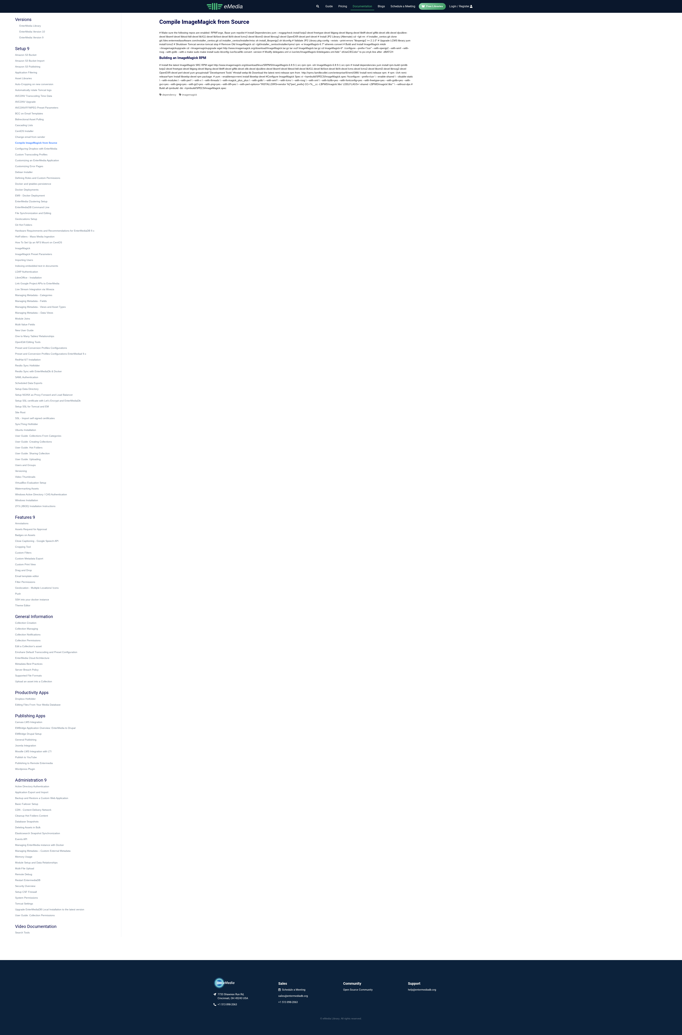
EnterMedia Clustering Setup (31, 201)
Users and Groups (25, 465)
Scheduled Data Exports (28, 383)
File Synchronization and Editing (33, 213)
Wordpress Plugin (25, 769)
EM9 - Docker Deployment (30, 195)
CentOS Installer (24, 131)
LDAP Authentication (26, 271)
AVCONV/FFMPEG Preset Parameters (36, 107)
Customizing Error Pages (29, 166)
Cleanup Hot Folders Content (31, 815)
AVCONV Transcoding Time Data (33, 95)
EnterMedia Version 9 (31, 37)
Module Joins (22, 318)
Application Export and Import (31, 792)
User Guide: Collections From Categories (38, 435)
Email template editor (27, 576)
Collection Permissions (27, 640)
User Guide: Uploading (28, 459)
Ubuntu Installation (25, 430)
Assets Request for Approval (31, 529)
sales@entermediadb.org (293, 996)
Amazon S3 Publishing (27, 66)
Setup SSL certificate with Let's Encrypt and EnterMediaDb (48, 400)
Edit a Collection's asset (28, 646)
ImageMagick (22, 248)
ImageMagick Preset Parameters (33, 254)
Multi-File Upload (24, 868)
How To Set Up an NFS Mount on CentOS (38, 242)
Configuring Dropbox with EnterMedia (36, 148)
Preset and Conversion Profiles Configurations (41, 347)
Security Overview (25, 886)
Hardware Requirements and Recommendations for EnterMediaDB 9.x (54, 230)
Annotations (21, 523)
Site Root (20, 412)
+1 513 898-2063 (288, 1002)
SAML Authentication (26, 377)
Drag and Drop (23, 570)
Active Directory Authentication (32, 786)
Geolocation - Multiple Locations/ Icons (37, 587)
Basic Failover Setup (26, 804)
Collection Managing (26, 628)
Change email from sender (30, 137)
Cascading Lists (24, 125)
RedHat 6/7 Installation (28, 359)
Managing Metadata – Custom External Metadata (43, 850)
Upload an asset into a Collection (33, 681)
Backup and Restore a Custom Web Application (41, 798)
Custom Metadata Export (29, 558)
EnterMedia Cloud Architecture (32, 658)
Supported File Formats (28, 675)
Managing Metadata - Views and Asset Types (40, 306)
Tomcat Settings (24, 903)
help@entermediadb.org (422, 989)
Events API (21, 839)
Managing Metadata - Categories (33, 295)
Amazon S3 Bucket (25, 54)
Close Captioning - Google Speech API (36, 541)
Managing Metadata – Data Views (34, 312)
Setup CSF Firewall (26, 891)
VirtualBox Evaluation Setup (30, 482)
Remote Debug (23, 874)
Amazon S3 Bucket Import (29, 60)
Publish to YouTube (26, 757)
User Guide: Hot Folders (28, 447)
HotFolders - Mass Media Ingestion (35, 236)
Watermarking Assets (27, 488)
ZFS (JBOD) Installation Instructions (35, 506)
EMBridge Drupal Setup (28, 733)
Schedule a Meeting (403, 6)
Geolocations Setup (26, 219)
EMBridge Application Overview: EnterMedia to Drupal (45, 728)
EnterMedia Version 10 (32, 31)
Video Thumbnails (25, 476)
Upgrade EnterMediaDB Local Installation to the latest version (49, 909)
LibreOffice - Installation (28, 277)
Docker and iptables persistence (33, 183)
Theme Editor (22, 605)
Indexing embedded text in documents (36, 265)
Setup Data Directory (27, 389)
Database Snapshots (27, 821)
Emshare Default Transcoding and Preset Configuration (46, 652)
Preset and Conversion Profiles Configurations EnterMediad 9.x (50, 353)
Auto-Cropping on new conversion (34, 84)
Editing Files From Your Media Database (38, 704)
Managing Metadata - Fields (31, 301)
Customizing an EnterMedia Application (37, 160)
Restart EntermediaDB (27, 880)
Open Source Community (358, 989)
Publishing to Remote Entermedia (34, 763)
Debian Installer (24, 172)
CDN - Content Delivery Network (33, 809)
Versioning (21, 471)
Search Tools (22, 932)
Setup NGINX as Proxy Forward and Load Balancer (44, 394)
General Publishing (25, 739)
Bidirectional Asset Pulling (29, 119)
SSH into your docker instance (32, 599)
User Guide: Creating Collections (33, 441)
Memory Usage (23, 856)
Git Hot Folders (23, 224)
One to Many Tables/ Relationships (34, 336)
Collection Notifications (27, 634)
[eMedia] (224, 982)
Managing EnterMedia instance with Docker (39, 845)
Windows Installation (26, 500)
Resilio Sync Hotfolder (27, 365)
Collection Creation (25, 622)
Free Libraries (434, 6)
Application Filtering (26, 72)
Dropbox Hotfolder (25, 698)
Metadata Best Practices (28, 663)
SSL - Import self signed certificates (35, 418)
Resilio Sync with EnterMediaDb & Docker (38, 371)
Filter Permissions (25, 582)
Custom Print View (25, 564)
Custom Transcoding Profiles (31, 154)
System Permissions (26, 897)
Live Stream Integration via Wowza (34, 289)
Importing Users (24, 260)
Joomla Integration (25, 745)
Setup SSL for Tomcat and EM (32, 406)
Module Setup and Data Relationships (36, 862)
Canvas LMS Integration (28, 722)
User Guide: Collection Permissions (35, 915)
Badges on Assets (25, 535)
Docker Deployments (27, 189)
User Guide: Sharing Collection (32, 453)
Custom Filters (23, 552)
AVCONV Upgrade (25, 101)
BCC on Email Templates (29, 113)
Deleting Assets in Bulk (27, 827)
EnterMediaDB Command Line (32, 207)
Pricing (342, 6)
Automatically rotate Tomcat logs (33, 90)
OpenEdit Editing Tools (27, 342)
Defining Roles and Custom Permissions (37, 178)
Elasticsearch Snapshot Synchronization (37, 833)
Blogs (381, 6)
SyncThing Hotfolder (26, 424)
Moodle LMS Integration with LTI (33, 751)
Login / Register (459, 6)
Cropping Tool (23, 546)
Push (18, 593)
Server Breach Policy (27, 669)
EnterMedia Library (30, 25)
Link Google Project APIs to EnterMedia (37, 283)
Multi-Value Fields (25, 324)
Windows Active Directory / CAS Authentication (41, 494)
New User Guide (24, 330)
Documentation (362, 6)
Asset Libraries (23, 78)
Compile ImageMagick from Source (36, 142)
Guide (329, 6)
